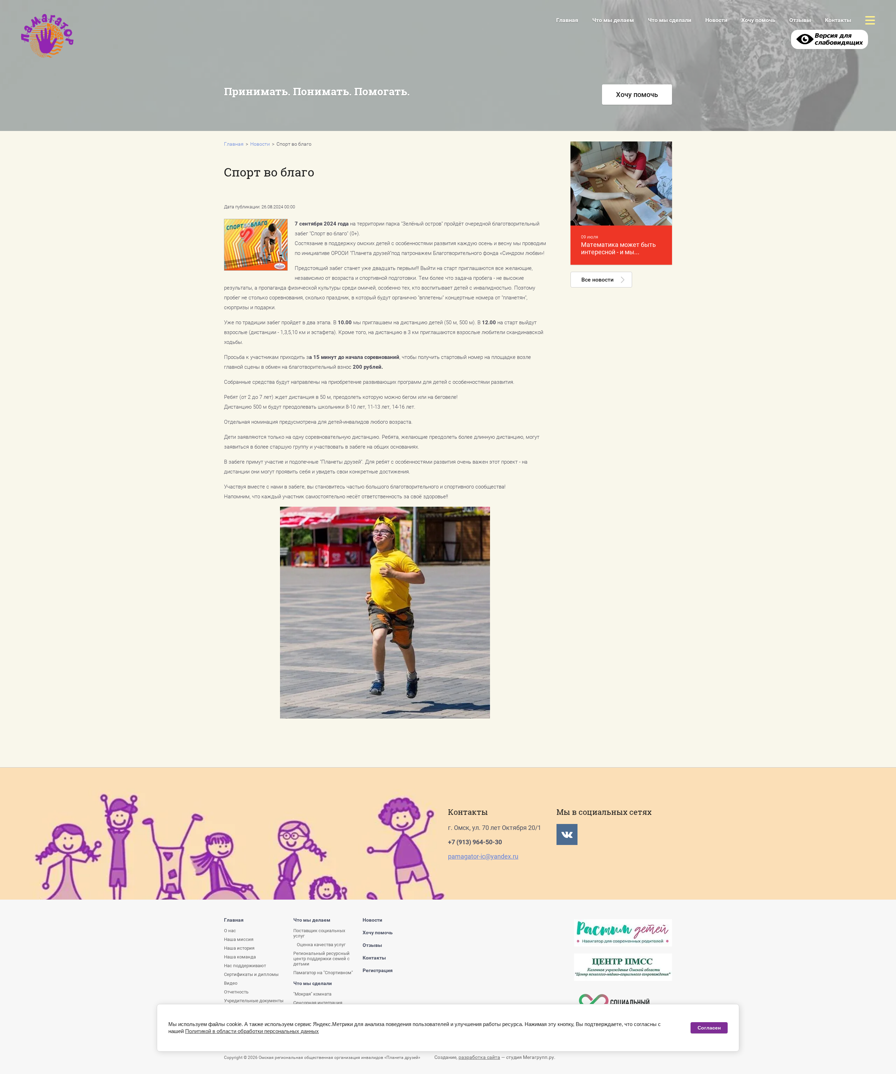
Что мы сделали (416, 123)
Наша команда (240, 956)
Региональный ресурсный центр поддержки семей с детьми (321, 958)
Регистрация (378, 970)
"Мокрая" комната (312, 994)
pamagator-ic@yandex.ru (483, 856)
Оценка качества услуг (321, 944)
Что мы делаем (613, 20)
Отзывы (800, 20)
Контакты (838, 20)
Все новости (597, 279)
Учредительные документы (254, 1000)
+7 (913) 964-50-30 (475, 842)
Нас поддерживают (245, 965)
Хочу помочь (758, 20)
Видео (230, 983)
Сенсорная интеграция (317, 1002)
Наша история (239, 948)
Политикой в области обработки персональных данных (252, 1031)
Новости (716, 20)
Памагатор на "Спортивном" (323, 972)
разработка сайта (479, 1057)
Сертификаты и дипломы (251, 974)
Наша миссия (238, 939)
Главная (567, 20)
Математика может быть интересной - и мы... (618, 248)
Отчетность (304, 125)
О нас (230, 930)
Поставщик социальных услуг (319, 933)
